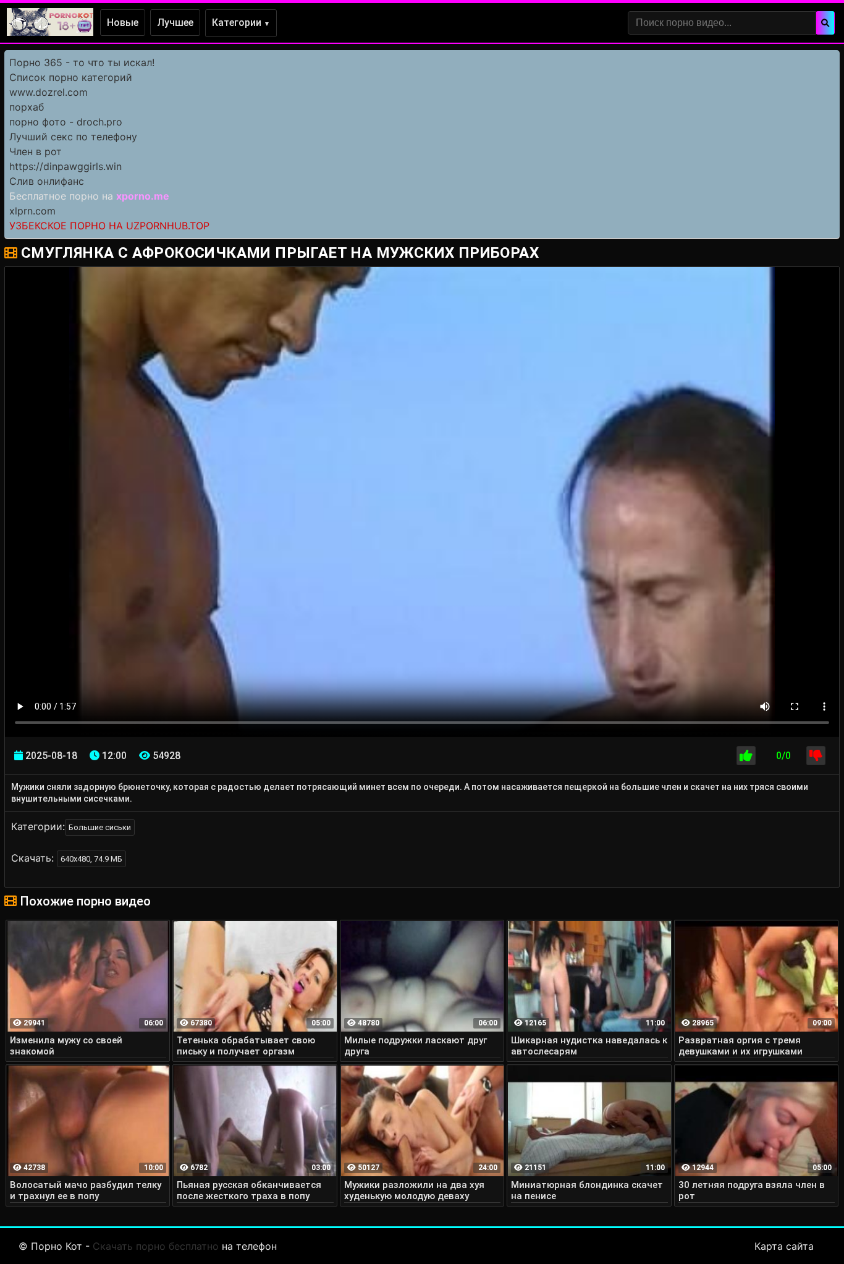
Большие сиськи (100, 827)
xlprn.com (32, 211)
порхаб (26, 107)
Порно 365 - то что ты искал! (81, 62)
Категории (241, 22)
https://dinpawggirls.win (65, 166)
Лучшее (175, 22)
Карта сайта (784, 1246)
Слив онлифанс (46, 181)
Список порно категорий (70, 77)
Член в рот (35, 151)
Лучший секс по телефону (73, 136)
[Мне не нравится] (815, 755)
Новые (122, 22)
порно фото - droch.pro (65, 122)
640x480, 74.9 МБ (91, 858)
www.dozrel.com (48, 92)
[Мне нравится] (746, 755)
